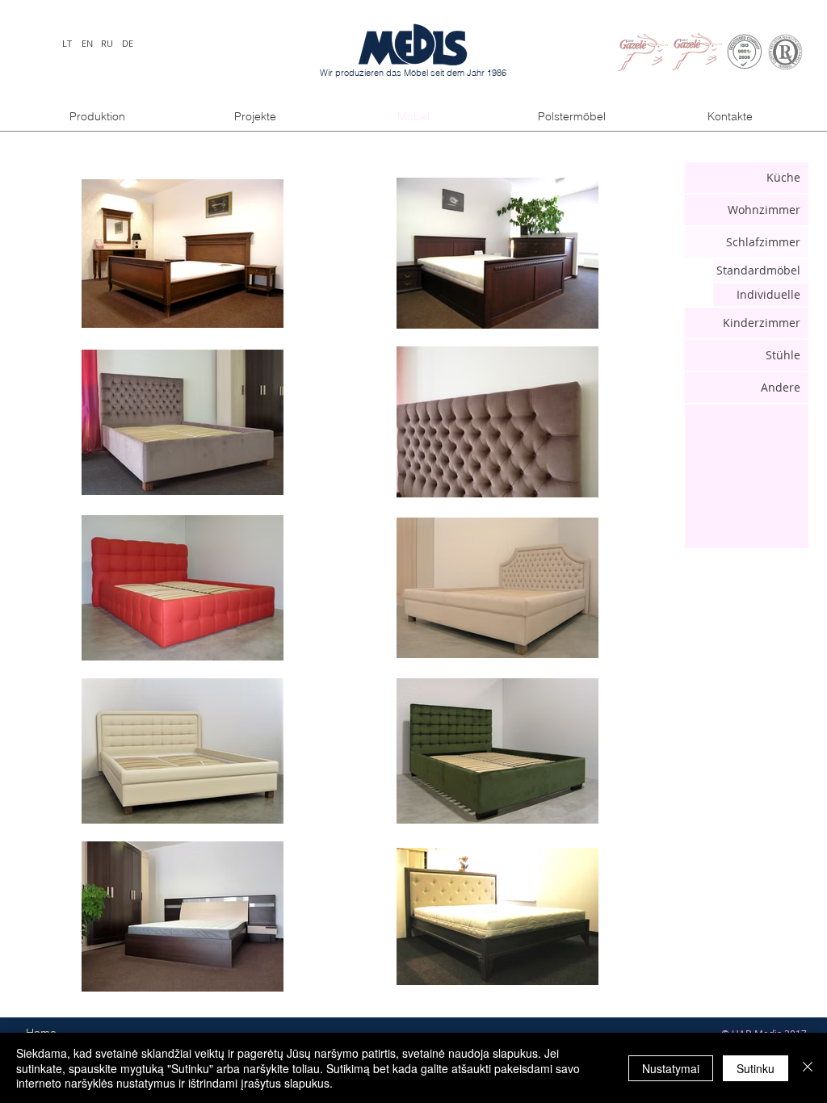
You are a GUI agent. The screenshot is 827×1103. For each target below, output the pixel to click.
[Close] (807, 1068)
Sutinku (756, 1068)
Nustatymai (670, 1068)
